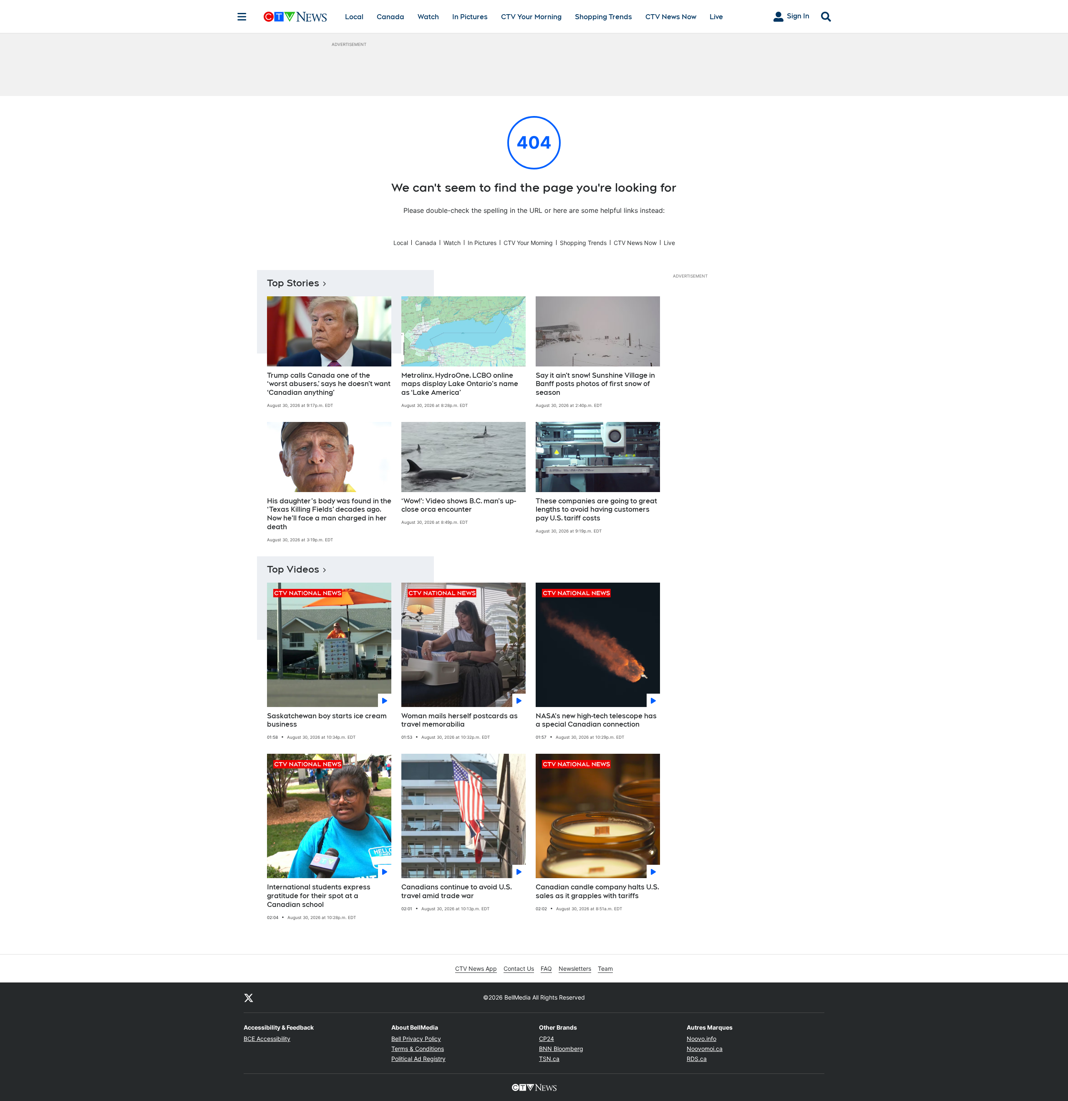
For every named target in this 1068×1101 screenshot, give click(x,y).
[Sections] (242, 16)
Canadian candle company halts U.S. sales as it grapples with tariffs (597, 891)
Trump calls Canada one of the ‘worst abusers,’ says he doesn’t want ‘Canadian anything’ (328, 384)
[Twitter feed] (249, 997)
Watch (428, 17)
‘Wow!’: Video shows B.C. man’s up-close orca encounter (458, 505)
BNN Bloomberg (561, 1048)
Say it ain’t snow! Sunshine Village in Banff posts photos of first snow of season (595, 384)
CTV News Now (670, 17)
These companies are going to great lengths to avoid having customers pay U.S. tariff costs (596, 510)
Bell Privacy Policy (416, 1038)
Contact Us (519, 968)
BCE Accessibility (267, 1038)
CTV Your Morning (531, 17)
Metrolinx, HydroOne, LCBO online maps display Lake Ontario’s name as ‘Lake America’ (459, 384)
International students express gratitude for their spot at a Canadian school (318, 896)
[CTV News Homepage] (295, 17)
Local (354, 17)
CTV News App (476, 968)
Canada (390, 17)
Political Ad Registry (418, 1058)
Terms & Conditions (417, 1048)
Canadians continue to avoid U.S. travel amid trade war (456, 891)
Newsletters (575, 968)
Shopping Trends (603, 17)
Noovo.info (701, 1038)
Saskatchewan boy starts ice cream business (327, 720)
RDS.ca (697, 1058)
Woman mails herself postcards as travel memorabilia (459, 720)
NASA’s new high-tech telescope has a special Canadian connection (596, 720)
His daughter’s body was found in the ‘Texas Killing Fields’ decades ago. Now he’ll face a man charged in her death (329, 514)
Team (605, 968)
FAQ (546, 968)
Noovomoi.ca (705, 1048)
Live (716, 17)
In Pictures (470, 17)
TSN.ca (549, 1058)
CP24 (546, 1038)
